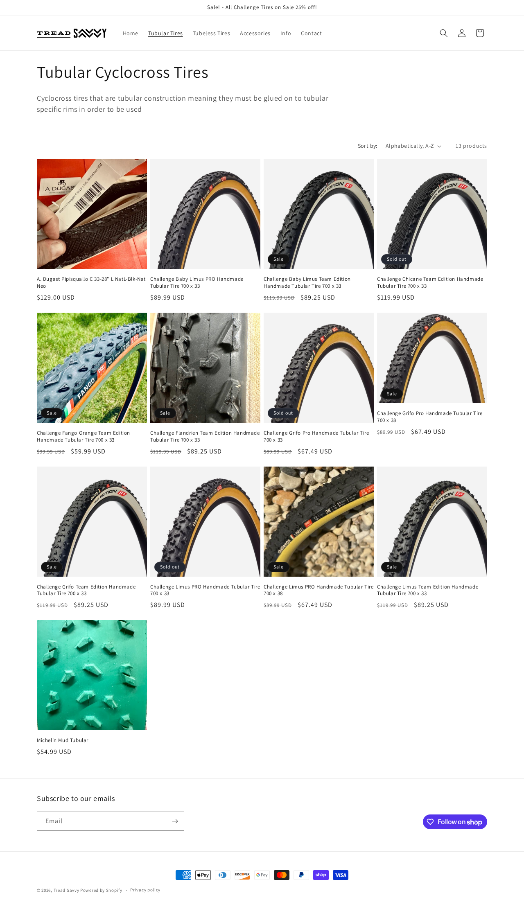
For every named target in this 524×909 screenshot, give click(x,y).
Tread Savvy (66, 890)
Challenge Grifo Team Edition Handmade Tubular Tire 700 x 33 (86, 590)
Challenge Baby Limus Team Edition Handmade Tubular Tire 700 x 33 (307, 282)
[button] (444, 33)
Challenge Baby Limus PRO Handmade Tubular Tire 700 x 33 (197, 282)
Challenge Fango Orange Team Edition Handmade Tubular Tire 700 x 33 (83, 436)
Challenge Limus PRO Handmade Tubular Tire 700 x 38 (319, 590)
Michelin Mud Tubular (62, 740)
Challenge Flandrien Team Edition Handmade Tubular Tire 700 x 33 (205, 436)
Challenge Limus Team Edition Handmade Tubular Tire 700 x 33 (427, 590)
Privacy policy (145, 890)
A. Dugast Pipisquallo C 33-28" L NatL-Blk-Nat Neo (91, 282)
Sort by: (367, 145)
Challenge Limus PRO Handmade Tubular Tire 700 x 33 (205, 590)
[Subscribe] (175, 821)
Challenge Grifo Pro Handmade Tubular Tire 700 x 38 (430, 417)
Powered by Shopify (101, 890)
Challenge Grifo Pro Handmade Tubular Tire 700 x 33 (316, 436)
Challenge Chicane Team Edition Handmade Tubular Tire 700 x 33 (430, 282)
